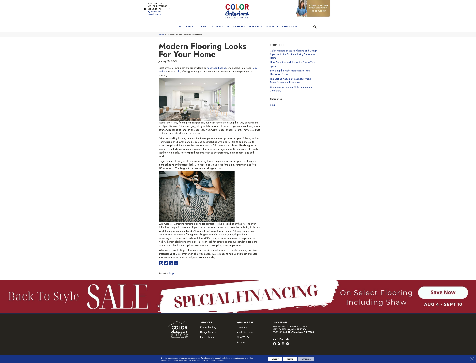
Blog (171, 273)
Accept (275, 359)
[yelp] (279, 344)
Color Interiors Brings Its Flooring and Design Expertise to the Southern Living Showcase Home (293, 54)
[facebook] (274, 344)
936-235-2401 (156, 12)
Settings (306, 359)
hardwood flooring (216, 68)
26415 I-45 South (293, 332)
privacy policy (179, 360)
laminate (163, 71)
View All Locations (154, 14)
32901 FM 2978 (289, 329)
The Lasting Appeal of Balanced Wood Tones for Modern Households (290, 80)
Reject (290, 359)
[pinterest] (287, 344)
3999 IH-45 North (280, 326)
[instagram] (283, 344)
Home (161, 34)
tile (178, 71)
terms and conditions (200, 360)
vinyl (255, 68)
